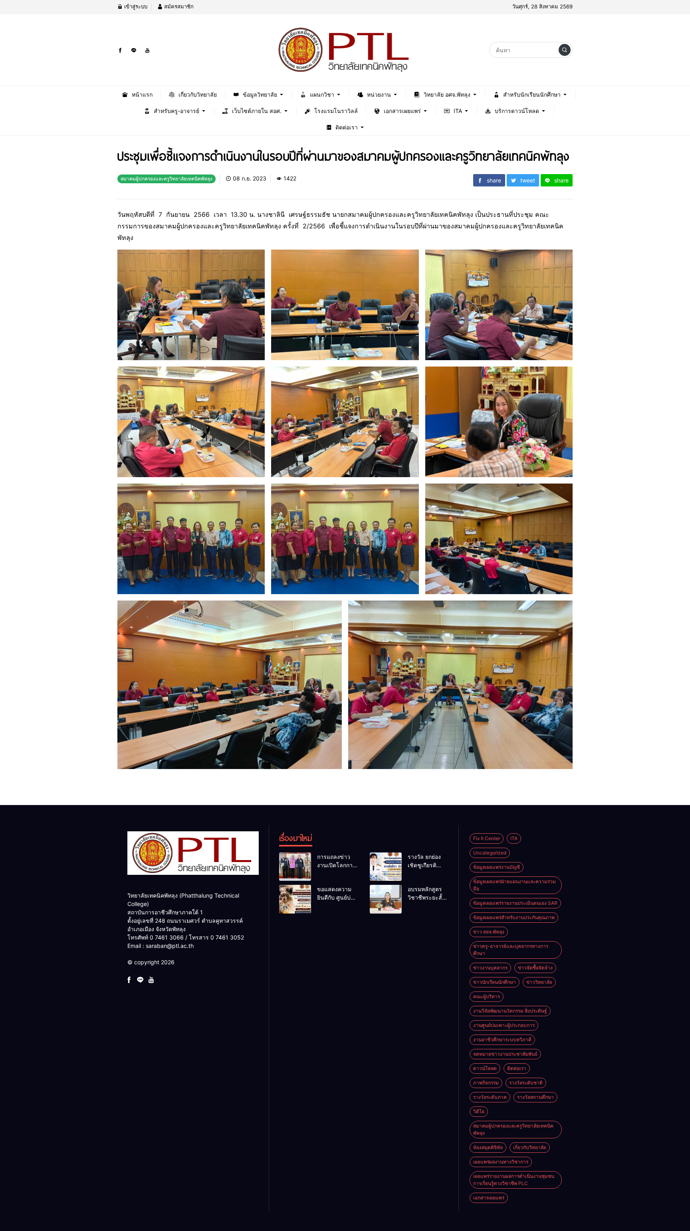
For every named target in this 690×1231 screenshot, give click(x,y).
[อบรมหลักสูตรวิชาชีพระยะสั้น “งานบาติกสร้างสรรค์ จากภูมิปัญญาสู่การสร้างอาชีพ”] (386, 899)
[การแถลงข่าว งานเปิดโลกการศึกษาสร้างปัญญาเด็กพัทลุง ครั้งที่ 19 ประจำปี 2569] (295, 866)
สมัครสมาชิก (178, 6)
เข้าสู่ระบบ (135, 6)
